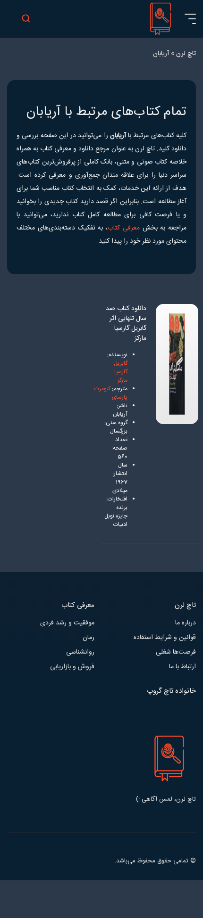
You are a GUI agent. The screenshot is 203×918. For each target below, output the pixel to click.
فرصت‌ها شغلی (176, 652)
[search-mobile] (26, 19)
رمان (88, 638)
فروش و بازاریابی (72, 667)
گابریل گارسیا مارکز (120, 372)
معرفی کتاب (124, 228)
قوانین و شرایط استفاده (165, 638)
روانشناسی (80, 652)
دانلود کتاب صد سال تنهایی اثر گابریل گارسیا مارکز (126, 323)
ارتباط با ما (182, 667)
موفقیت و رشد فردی (67, 623)
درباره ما (185, 623)
